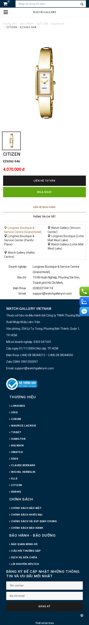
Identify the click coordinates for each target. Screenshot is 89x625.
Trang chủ (10, 23)
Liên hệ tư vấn (44, 180)
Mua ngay (44, 192)
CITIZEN (42, 23)
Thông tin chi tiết (44, 216)
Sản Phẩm (27, 23)
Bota (51, 623)
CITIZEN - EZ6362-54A (21, 27)
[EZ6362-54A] (11, 141)
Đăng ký (44, 606)
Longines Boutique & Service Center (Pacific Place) (19, 240)
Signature (58, 23)
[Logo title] (44, 11)
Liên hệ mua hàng (44, 207)
